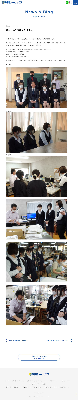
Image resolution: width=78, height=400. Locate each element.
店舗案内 (44, 384)
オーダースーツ (66, 381)
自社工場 (14, 381)
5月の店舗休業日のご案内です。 (58, 340)
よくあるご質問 (25, 387)
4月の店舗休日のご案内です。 (19, 340)
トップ (7, 381)
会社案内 (8, 387)
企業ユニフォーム (54, 381)
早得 (55, 387)
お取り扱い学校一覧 (32, 381)
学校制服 (21, 381)
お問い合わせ (48, 387)
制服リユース (43, 381)
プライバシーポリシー (39, 392)
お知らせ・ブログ (36, 387)
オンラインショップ (34, 384)
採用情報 (16, 387)
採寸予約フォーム (64, 387)
